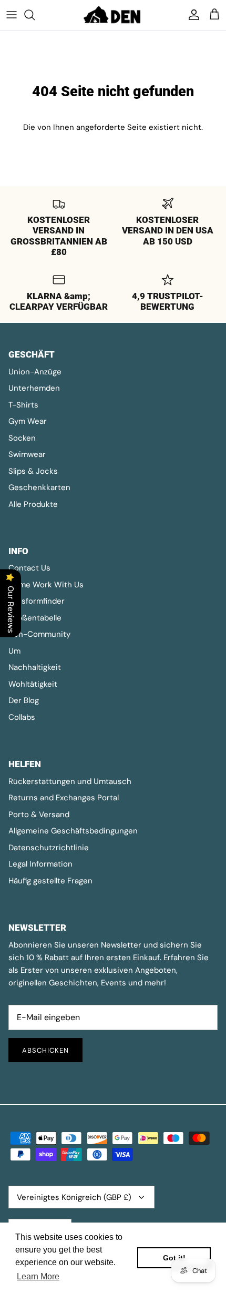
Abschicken (45, 1050)
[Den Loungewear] (113, 15)
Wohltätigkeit (32, 684)
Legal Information (40, 864)
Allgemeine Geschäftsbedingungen (73, 831)
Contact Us (29, 568)
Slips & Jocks (33, 471)
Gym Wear (27, 421)
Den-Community (39, 634)
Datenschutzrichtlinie (48, 847)
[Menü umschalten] (11, 14)
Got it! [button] (174, 1258)
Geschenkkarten (39, 487)
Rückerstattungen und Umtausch (69, 781)
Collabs (21, 717)
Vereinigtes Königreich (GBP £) (74, 1197)
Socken (22, 438)
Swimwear (27, 454)
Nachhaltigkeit (34, 667)
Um (14, 651)
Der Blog (23, 700)
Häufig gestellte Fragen (50, 880)
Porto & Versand (38, 814)
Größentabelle (34, 618)
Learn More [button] (38, 1276)
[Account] (191, 14)
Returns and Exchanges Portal (63, 797)
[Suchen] (34, 14)
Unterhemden (34, 388)
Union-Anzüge (34, 371)
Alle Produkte (33, 504)
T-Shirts (23, 405)
